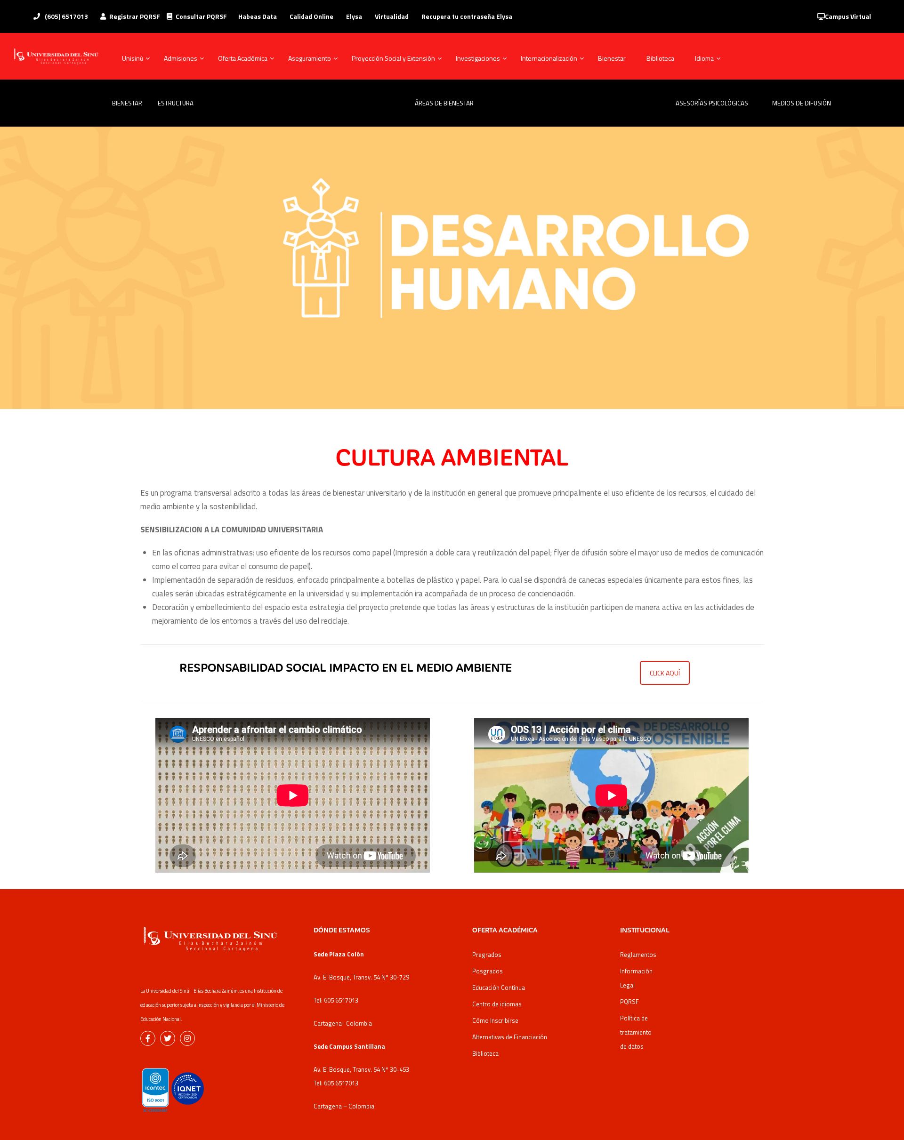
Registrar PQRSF (134, 16)
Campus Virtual (848, 16)
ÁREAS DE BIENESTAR (444, 103)
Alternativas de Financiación (509, 1037)
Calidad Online (311, 16)
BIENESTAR (126, 103)
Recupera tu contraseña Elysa (466, 16)
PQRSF (629, 1001)
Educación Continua (498, 987)
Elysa (354, 16)
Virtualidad (392, 16)
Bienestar (612, 58)
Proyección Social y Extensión (393, 58)
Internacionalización (549, 58)
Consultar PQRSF (201, 16)
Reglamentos (638, 954)
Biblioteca (660, 58)
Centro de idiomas (497, 1004)
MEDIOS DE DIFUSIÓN (801, 103)
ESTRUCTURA (178, 103)
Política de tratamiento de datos (636, 1032)
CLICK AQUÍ (665, 673)
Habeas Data (257, 16)
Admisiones (180, 58)
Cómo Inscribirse (495, 1020)
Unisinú (132, 58)
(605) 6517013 (65, 16)
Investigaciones (478, 58)
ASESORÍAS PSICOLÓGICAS (712, 103)
